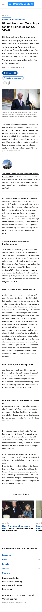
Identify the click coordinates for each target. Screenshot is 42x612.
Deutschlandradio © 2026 (14, 602)
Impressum (7, 589)
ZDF (17, 595)
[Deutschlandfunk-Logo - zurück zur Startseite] (21, 4)
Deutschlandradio (10, 578)
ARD (12, 595)
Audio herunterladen (14, 78)
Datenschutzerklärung (12, 581)
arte (31, 595)
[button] (3, 4)
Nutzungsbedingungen (12, 585)
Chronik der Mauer (10, 599)
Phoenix (24, 595)
